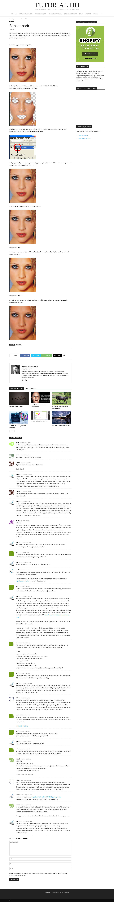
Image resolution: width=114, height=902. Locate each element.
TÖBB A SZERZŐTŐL (31, 388)
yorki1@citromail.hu (22, 726)
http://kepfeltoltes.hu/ (22, 581)
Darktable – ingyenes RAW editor (60, 425)
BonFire (18, 474)
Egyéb (95, 14)
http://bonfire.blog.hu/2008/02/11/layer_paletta (46, 797)
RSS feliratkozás (83, 135)
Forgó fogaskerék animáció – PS (39, 421)
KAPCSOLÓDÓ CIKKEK (17, 388)
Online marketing (55, 14)
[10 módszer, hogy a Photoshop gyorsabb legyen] (61, 398)
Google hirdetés (40, 14)
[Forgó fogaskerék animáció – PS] (40, 415)
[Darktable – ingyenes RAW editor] (61, 417)
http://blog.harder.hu (27, 369)
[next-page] (13, 431)
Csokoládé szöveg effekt (16, 406)
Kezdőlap (11, 19)
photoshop (18, 344)
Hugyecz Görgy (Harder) (30, 366)
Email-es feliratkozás (85, 138)
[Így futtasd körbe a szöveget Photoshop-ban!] (40, 397)
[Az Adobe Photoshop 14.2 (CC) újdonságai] (19, 417)
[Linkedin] (26, 380)
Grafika (88, 14)
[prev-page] (10, 431)
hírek (81, 14)
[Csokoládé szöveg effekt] (19, 398)
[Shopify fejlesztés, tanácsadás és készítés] (90, 61)
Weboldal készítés (70, 14)
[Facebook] (23, 380)
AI (16, 14)
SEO (12, 14)
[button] (102, 14)
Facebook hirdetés (25, 14)
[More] (64, 355)
